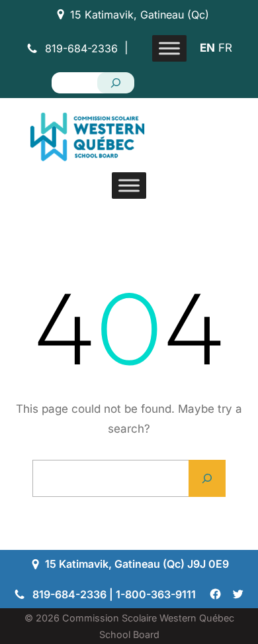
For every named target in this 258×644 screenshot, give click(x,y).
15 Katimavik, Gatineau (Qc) (139, 14)
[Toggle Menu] (169, 48)
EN (207, 47)
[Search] (115, 82)
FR (225, 47)
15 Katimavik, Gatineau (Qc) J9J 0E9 (137, 563)
